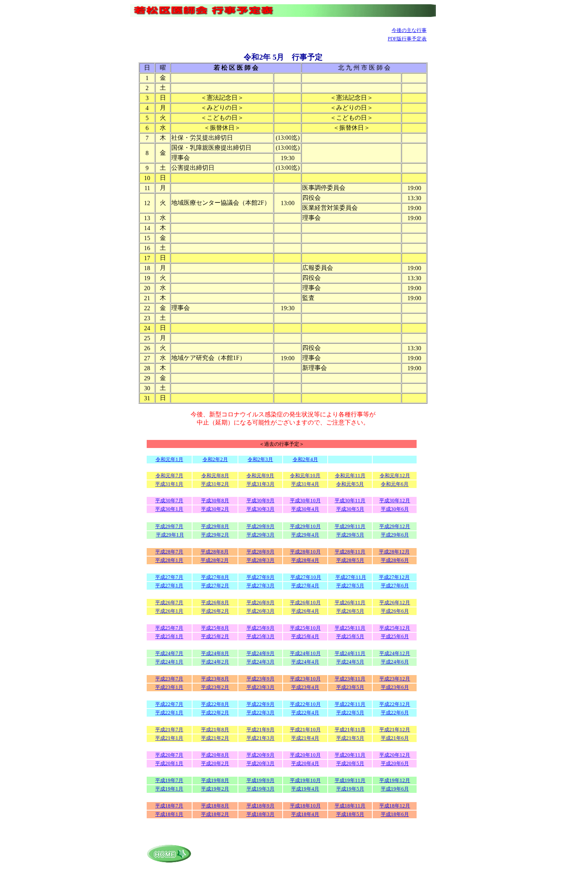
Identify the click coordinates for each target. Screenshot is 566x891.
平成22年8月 (215, 704)
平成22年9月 (260, 704)
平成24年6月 (395, 662)
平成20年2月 (215, 763)
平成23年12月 (394, 679)
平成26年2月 (215, 611)
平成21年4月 (305, 738)
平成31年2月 (215, 484)
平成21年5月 (350, 738)
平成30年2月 (215, 509)
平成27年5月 (350, 585)
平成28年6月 (395, 560)
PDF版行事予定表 (407, 39)
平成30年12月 (394, 500)
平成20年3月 (260, 763)
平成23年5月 (350, 687)
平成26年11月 (350, 602)
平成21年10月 (305, 729)
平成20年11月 (350, 755)
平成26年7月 (169, 602)
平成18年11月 (350, 806)
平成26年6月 (395, 611)
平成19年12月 (394, 780)
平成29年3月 (260, 535)
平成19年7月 (169, 780)
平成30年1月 (169, 509)
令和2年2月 (215, 459)
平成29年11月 (350, 526)
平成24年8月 (215, 653)
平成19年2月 (215, 789)
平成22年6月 (395, 712)
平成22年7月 (169, 704)
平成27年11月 (350, 577)
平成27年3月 (260, 585)
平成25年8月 (215, 628)
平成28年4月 (305, 560)
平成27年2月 (215, 585)
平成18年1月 (169, 814)
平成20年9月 (260, 755)
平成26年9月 (260, 602)
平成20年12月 (394, 755)
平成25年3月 (260, 636)
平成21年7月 (169, 729)
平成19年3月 (260, 789)
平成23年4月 (305, 687)
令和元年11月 (350, 475)
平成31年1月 (169, 484)
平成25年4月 (305, 636)
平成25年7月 (169, 628)
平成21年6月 (395, 738)
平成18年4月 (305, 814)
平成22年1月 (169, 712)
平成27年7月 (169, 577)
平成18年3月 (260, 814)
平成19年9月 (260, 780)
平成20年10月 (305, 755)
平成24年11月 (350, 653)
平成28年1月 (169, 560)
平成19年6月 (395, 789)
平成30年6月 (395, 509)
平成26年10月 (305, 602)
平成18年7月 (169, 806)
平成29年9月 (260, 526)
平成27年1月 (169, 585)
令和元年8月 (215, 475)
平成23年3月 (260, 687)
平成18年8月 (215, 806)
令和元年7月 (169, 475)
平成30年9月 (260, 500)
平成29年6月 (395, 535)
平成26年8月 (215, 602)
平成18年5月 (350, 814)
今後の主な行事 (409, 30)
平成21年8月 (215, 729)
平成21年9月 (260, 729)
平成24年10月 (305, 653)
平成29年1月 (170, 535)
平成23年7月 (169, 679)
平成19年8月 (215, 780)
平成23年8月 (215, 679)
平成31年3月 (260, 484)
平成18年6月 (395, 814)
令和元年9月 (260, 475)
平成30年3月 (260, 509)
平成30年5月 (350, 509)
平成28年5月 (350, 560)
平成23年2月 (215, 687)
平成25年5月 (350, 636)
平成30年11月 (350, 500)
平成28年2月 (215, 560)
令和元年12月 (395, 475)
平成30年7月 (169, 500)
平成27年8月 (215, 577)
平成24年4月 (305, 662)
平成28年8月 (215, 552)
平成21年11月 (350, 729)
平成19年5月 (350, 789)
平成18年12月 (394, 806)
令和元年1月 (169, 459)
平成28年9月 (260, 552)
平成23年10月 (305, 679)
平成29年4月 (305, 535)
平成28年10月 (305, 552)
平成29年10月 (305, 526)
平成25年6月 (395, 636)
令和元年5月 (350, 484)
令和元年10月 (305, 475)
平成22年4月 (305, 712)
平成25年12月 (394, 628)
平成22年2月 (215, 712)
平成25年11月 (350, 628)
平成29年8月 (215, 526)
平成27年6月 (395, 585)
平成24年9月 (260, 653)
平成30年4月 (305, 509)
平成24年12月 (394, 653)
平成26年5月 (350, 611)
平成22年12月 (394, 704)
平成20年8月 (215, 755)
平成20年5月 (350, 763)
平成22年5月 (350, 712)
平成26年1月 (169, 611)
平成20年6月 (395, 763)
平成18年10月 (305, 806)
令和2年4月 (305, 459)
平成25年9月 (260, 628)
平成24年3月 (260, 662)
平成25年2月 (215, 636)
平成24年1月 (169, 662)
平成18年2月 (215, 814)
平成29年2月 (215, 535)
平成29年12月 (394, 526)
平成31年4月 (305, 484)
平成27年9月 (260, 577)
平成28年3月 (260, 560)
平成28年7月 (169, 552)
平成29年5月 (350, 535)
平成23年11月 (350, 679)
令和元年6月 (395, 484)
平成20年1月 (169, 763)
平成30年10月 (305, 500)
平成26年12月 (394, 602)
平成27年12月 (394, 577)
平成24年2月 (215, 662)
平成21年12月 (394, 729)
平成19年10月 (305, 780)
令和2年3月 (260, 459)
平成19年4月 (305, 789)
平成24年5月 (350, 662)
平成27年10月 (305, 577)
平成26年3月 (260, 611)
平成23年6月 (395, 687)
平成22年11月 (350, 704)
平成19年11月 (350, 780)
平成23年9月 (260, 679)
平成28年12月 (394, 552)
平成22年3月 (260, 712)
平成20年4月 (305, 763)
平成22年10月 (305, 704)
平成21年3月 (260, 738)
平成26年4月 (305, 611)
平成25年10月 (305, 628)
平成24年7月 (169, 653)
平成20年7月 (169, 755)
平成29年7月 (169, 526)
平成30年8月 (215, 500)
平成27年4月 (305, 585)
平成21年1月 (169, 738)
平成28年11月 (350, 552)
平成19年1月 (169, 789)
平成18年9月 (260, 806)
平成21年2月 (215, 738)
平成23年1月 (169, 687)
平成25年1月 (169, 636)
